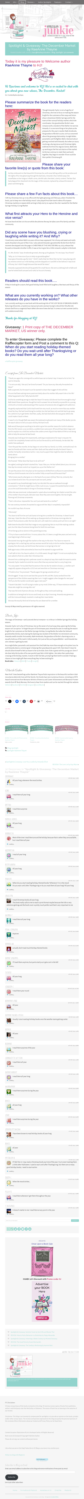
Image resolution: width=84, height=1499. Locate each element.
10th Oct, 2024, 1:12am (73, 778)
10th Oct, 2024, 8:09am (73, 931)
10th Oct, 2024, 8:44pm (73, 1117)
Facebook (15, 685)
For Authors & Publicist (28, 1490)
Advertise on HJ (45, 1490)
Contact (68, 2)
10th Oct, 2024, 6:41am (73, 866)
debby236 (9, 833)
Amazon (17, 661)
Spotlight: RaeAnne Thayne (17, 751)
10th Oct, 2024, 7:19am (73, 880)
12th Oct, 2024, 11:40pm (73, 1193)
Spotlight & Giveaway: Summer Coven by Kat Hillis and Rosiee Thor (32, 1332)
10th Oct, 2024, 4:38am (73, 821)
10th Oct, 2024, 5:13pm (74, 1074)
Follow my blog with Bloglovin (15, 1455)
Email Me (58, 1490)
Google (34, 661)
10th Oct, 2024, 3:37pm (73, 1031)
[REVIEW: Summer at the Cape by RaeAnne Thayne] (66, 730)
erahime (9, 776)
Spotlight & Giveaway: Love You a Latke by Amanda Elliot (27, 762)
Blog (22, 2)
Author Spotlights (44, 2)
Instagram (30, 685)
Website (8, 685)
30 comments (69, 52)
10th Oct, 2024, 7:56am (73, 917)
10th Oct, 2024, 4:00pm (73, 1045)
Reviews (31, 2)
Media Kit (68, 1490)
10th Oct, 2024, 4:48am (73, 835)
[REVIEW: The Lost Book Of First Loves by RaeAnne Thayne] (16, 730)
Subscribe (11, 1477)
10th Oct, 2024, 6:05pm (73, 1088)
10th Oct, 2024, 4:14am (73, 806)
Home (7, 2)
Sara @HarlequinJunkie (41, 52)
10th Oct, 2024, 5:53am (73, 852)
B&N (23, 661)
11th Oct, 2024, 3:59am (74, 1131)
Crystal (9, 896)
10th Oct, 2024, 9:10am (73, 960)
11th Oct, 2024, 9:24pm (73, 1159)
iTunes (28, 661)
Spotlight (59, 52)
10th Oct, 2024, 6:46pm (73, 1102)
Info (15, 2)
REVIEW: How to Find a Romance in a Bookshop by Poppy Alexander (33, 1335)
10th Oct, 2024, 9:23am (73, 974)
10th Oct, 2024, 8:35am (73, 945)
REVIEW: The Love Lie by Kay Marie (65, 764)
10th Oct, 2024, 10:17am (73, 988)
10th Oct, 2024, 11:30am (73, 1002)
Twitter (23, 685)
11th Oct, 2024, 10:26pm (73, 1179)
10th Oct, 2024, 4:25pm (73, 1059)
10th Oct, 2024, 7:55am (73, 897)
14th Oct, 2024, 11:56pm (73, 1207)
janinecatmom (13, 1129)
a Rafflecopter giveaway (14, 361)
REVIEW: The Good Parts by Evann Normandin (26, 1342)
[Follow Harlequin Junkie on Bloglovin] (42, 1459)
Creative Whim (54, 1497)
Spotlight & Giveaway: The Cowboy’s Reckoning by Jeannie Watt (31, 1345)
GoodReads (39, 685)
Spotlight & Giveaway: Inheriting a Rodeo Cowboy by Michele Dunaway (34, 1339)
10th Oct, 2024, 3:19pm (74, 1017)
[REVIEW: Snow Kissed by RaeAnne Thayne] (41, 730)
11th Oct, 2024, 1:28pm (73, 1145)
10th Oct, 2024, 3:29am (73, 792)
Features (57, 2)
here (60, 1421)
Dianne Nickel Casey (14, 1015)
